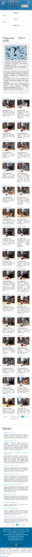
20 (11, 416)
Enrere (5, 416)
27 (26, 416)
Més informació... (4, 556)
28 (29, 416)
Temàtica (16, 13)
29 (11, 418)
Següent (15, 418)
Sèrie (16, 19)
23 (18, 416)
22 (15, 416)
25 (22, 416)
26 (24, 416)
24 (20, 416)
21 (13, 416)
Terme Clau (16, 25)
